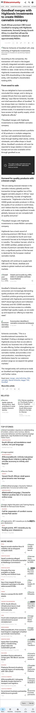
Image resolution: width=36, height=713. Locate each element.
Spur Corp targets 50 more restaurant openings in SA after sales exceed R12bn (12, 584)
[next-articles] (34, 402)
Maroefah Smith (5, 636)
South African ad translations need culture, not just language (16, 443)
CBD (28, 378)
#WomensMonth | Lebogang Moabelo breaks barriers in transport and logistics (12, 681)
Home (2, 6)
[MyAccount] (32, 2)
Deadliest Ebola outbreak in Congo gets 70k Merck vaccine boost (12, 657)
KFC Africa (4, 533)
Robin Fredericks (5, 685)
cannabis (4, 380)
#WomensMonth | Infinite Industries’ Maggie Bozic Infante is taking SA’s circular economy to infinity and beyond (17, 460)
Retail (7, 6)
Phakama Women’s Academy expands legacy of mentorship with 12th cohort (12, 669)
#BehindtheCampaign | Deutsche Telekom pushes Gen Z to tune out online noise (16, 494)
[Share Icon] (32, 281)
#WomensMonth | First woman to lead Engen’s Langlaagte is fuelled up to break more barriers (14, 632)
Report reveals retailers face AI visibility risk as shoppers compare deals (12, 548)
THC (27, 380)
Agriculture (26, 6)
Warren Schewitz (14, 380)
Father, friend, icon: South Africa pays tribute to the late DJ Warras (26, 409)
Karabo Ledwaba (21, 415)
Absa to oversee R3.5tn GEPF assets (12, 595)
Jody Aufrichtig (21, 378)
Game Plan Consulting (6, 650)
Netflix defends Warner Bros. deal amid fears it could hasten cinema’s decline (8, 406)
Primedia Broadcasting (6, 576)
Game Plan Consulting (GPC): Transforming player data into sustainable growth (9, 645)
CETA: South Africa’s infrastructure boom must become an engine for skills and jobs (10, 607)
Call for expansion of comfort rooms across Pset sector (17, 512)
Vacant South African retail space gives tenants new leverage (16, 477)
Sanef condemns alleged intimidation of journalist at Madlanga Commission (13, 560)
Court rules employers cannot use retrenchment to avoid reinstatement (13, 620)
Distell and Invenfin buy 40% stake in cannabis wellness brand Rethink (20, 277)
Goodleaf (4, 382)
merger (12, 378)
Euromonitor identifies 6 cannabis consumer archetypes (22, 322)
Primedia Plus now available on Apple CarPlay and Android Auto (10, 572)
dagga (23, 380)
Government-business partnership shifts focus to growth (13, 692)
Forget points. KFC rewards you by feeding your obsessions (16, 529)
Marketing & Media (16, 6)
